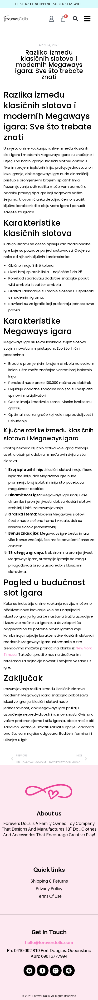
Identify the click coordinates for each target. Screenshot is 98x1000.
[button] (75, 18)
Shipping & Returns (49, 881)
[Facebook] (43, 970)
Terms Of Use (49, 896)
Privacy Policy (49, 888)
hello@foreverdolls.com (49, 942)
